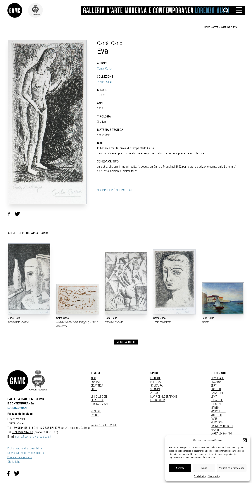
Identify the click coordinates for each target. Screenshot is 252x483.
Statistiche (13, 461)
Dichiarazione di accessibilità (24, 448)
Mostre (96, 411)
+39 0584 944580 (22, 432)
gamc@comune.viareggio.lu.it (33, 436)
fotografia (157, 400)
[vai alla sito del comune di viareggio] (38, 380)
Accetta (180, 468)
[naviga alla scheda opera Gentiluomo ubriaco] (29, 279)
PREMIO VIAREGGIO (222, 426)
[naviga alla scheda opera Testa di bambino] (174, 282)
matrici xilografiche (163, 396)
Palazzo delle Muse (104, 425)
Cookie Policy (200, 476)
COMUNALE (217, 378)
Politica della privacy (19, 457)
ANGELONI (216, 382)
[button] (244, 440)
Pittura (155, 382)
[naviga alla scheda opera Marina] (223, 298)
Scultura (156, 385)
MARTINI (215, 407)
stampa (155, 389)
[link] (17, 10)
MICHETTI (216, 415)
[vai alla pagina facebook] (10, 473)
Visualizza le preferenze (231, 468)
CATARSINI (217, 393)
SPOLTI (215, 430)
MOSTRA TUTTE (126, 342)
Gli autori (97, 400)
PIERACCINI (104, 82)
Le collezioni (99, 396)
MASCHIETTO (218, 411)
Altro (154, 393)
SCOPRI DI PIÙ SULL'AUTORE (115, 190)
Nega (204, 468)
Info (93, 378)
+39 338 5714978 (49, 428)
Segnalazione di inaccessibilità (25, 453)
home (207, 27)
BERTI (214, 385)
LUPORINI (216, 404)
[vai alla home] (17, 380)
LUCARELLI (217, 400)
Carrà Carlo (104, 68)
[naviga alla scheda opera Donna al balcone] (126, 283)
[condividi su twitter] (19, 214)
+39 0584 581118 (22, 428)
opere (215, 27)
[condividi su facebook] (11, 214)
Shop (94, 389)
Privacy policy (214, 476)
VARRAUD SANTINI (221, 433)
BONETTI (216, 389)
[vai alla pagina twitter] (18, 473)
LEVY (214, 396)
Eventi (95, 415)
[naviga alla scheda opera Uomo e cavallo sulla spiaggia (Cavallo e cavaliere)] (77, 299)
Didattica (97, 385)
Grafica (155, 378)
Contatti (96, 382)
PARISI (214, 418)
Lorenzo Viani (99, 404)
